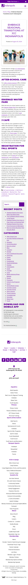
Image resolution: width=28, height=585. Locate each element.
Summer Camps (11, 287)
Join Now (22, 350)
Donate (9, 251)
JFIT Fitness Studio (14, 413)
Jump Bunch (15, 157)
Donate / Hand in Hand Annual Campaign (14, 542)
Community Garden (14, 483)
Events (9, 257)
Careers (14, 519)
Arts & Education (12, 244)
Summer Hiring (11, 289)
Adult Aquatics (14, 390)
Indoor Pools (14, 393)
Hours (6, 348)
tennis (14, 155)
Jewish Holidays (14, 501)
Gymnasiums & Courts (14, 426)
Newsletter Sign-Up (14, 534)
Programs (10, 280)
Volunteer (9, 297)
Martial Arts (13, 192)
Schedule (14, 398)
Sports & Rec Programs (14, 431)
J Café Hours (19, 190)
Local (8, 272)
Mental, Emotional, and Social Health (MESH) (14, 503)
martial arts (5, 157)
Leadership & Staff (14, 532)
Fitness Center (14, 408)
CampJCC (9, 250)
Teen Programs (14, 509)
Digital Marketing (18, 577)
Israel (8, 269)
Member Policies (14, 557)
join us (8, 187)
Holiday (9, 265)
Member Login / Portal (14, 555)
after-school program (10, 83)
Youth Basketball (14, 436)
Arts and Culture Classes (14, 481)
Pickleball (14, 446)
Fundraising (10, 261)
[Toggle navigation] (25, 6)
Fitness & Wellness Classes (14, 411)
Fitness (9, 259)
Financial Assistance (14, 549)
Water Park (10, 299)
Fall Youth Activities (8, 190)
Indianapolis (10, 267)
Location (12, 348)
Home (5, 12)
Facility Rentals (14, 524)
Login (14, 351)
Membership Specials (14, 562)
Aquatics (9, 242)
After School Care (12, 236)
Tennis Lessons (11, 293)
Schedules (21, 348)
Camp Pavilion (14, 465)
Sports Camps (14, 434)
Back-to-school (11, 246)
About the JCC (14, 514)
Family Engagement (14, 488)
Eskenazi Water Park (10, 107)
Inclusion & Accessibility (14, 496)
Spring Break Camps (13, 286)
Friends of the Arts (14, 491)
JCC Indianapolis (20, 68)
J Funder (9, 270)
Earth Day (10, 255)
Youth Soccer (14, 439)
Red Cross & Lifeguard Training (14, 395)
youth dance (5, 196)
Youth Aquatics (14, 403)
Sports (9, 284)
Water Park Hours (12, 1)
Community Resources (14, 486)
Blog (9, 12)
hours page (13, 133)
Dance (14, 423)
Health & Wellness (12, 263)
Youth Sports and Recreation (14, 441)
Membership (13, 350)
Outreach (14, 506)
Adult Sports (14, 421)
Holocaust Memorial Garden (14, 493)
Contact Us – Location (14, 521)
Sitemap (14, 573)
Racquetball (14, 449)
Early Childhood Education (15, 253)
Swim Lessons (11, 291)
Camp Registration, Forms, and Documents (14, 468)
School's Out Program (13, 282)
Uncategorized (11, 295)
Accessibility (23, 571)
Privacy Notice (16, 571)
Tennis (14, 454)
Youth (8, 301)
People (9, 278)
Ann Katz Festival (14, 478)
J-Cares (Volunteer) (14, 498)
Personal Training (14, 416)
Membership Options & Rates (14, 560)
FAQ (14, 526)
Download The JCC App (14, 544)
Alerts (14, 539)
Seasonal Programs (14, 194)
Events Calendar (14, 547)
